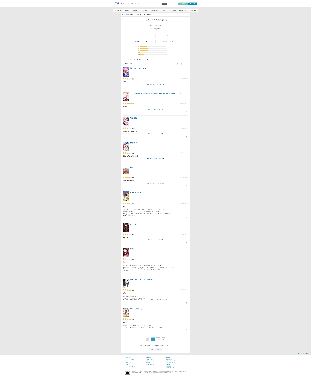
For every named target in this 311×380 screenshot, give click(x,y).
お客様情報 (148, 357)
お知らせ (128, 364)
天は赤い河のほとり (135, 192)
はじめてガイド (129, 361)
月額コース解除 (149, 359)
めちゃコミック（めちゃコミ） (152, 378)
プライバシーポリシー (171, 362)
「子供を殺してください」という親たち (141, 279)
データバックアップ (150, 364)
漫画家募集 (168, 366)
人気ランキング (154, 10)
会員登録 (128, 357)
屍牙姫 (132, 249)
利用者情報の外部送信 (171, 361)
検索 (164, 3)
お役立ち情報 (129, 362)
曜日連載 (135, 10)
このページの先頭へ (304, 353)
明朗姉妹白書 (134, 118)
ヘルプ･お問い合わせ (130, 366)
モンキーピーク (134, 224)
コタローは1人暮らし (136, 309)
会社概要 (168, 364)
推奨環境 (148, 362)
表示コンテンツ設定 (150, 361)
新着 (164, 10)
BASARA (132, 167)
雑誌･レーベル (182, 10)
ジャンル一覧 (118, 10)
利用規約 (168, 357)
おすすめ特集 (173, 10)
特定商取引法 (169, 359)
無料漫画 (127, 10)
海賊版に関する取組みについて (173, 368)
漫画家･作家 (193, 10)
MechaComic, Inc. (160, 378)
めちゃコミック (125, 14)
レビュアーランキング (154, 25)
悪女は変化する (134, 143)
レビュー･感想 (144, 10)
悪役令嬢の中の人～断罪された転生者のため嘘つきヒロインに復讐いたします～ (157, 93)
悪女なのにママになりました (138, 68)
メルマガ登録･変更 (130, 359)
